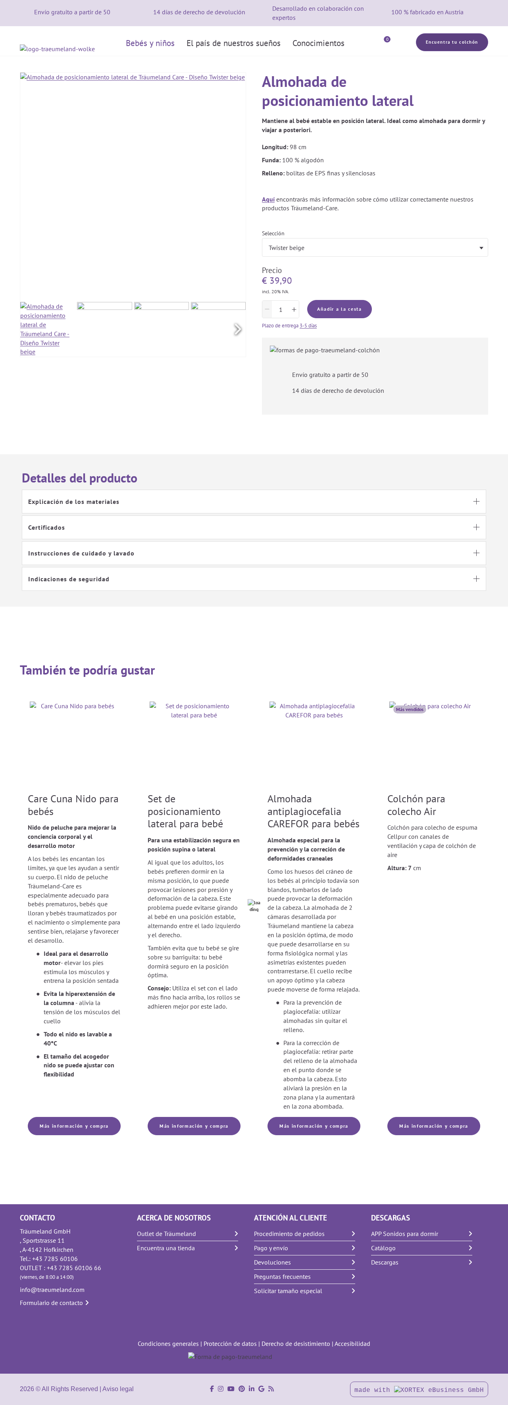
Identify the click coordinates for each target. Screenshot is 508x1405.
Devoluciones (272, 1262)
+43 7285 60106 (55, 1259)
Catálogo (383, 1248)
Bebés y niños (150, 43)
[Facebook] (212, 1389)
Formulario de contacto (51, 1303)
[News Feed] (271, 1389)
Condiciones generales (168, 1343)
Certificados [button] (46, 527)
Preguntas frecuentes (282, 1276)
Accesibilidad (352, 1343)
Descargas (384, 1262)
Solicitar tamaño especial (288, 1291)
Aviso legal (118, 1389)
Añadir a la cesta (339, 309)
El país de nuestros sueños (234, 43)
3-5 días (308, 325)
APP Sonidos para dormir (404, 1234)
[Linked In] (251, 1389)
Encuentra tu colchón (452, 42)
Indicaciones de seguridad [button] (69, 579)
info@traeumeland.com (52, 1290)
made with (374, 1390)
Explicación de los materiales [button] (73, 501)
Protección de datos (230, 1343)
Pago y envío (271, 1248)
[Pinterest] (242, 1389)
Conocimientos (318, 43)
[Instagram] (220, 1389)
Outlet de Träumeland (166, 1234)
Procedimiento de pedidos (289, 1234)
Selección (273, 233)
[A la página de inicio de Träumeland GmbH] (70, 49)
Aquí (268, 199)
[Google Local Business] (261, 1389)
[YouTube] (231, 1389)
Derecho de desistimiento (296, 1343)
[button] (238, 329)
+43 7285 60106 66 (74, 1268)
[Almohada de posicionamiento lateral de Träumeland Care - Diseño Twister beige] (47, 329)
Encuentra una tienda (166, 1248)
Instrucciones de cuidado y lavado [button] (81, 553)
